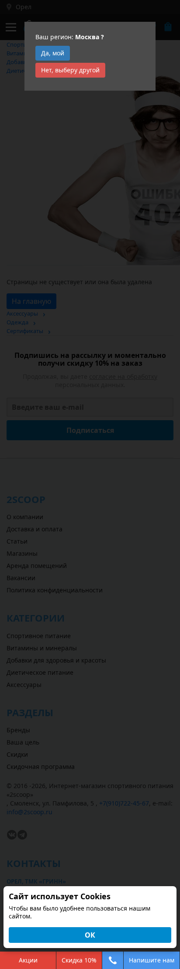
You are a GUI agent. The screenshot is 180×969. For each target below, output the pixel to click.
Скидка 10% (79, 960)
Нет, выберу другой (70, 70)
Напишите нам (151, 960)
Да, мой (52, 53)
